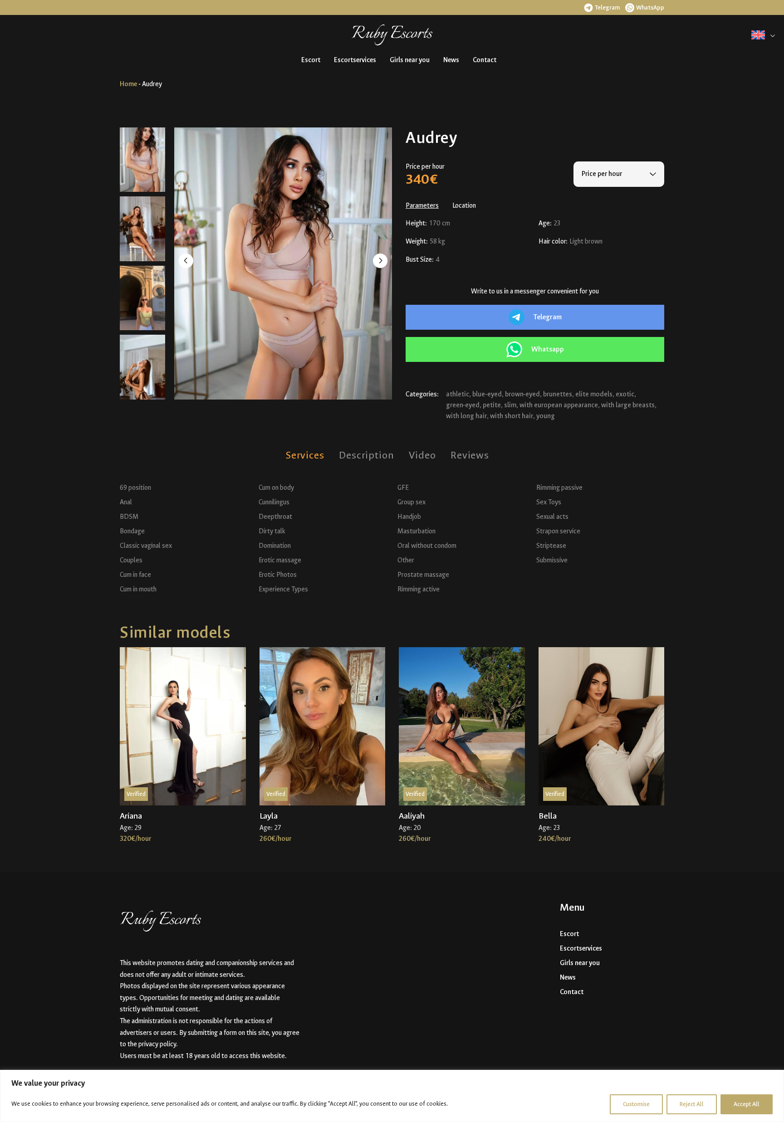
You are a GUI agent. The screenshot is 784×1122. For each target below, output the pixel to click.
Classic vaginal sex (146, 545)
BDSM (129, 516)
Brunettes (557, 394)
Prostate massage (423, 575)
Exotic (625, 394)
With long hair (466, 416)
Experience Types (283, 589)
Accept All (747, 1104)
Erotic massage (280, 560)
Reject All (692, 1104)
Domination (275, 545)
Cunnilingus (274, 502)
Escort (310, 60)
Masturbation (416, 531)
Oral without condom (426, 545)
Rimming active (418, 589)
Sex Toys (548, 502)
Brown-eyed (522, 394)
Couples (131, 560)
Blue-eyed (487, 394)
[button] (602, 7)
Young (545, 416)
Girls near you (410, 60)
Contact (484, 60)
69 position (135, 487)
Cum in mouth (138, 589)
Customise (636, 1104)
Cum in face (135, 575)
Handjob (409, 516)
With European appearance (558, 405)
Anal (126, 502)
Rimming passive (559, 487)
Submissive (552, 560)
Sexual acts (552, 516)
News (451, 60)
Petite (492, 405)
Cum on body (276, 487)
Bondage (132, 531)
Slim (510, 405)
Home (128, 84)
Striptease (551, 545)
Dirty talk (272, 531)
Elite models (593, 394)
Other (405, 560)
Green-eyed (463, 405)
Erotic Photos (278, 575)
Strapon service (558, 531)
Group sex (411, 502)
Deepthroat (275, 516)
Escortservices (355, 60)
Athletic (457, 394)
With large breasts (628, 405)
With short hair (511, 416)
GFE (403, 487)
